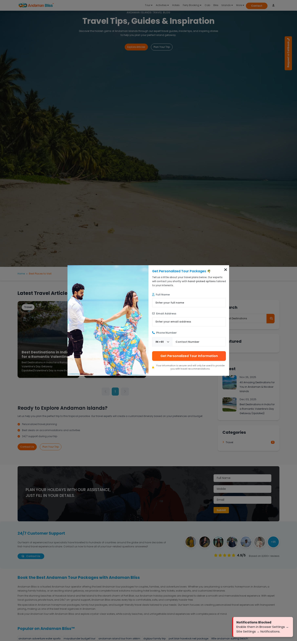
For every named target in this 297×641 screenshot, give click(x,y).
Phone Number (166, 333)
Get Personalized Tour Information (189, 356)
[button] (225, 270)
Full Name (162, 294)
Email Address (166, 313)
